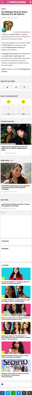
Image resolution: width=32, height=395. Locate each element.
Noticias (12, 144)
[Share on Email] (29, 393)
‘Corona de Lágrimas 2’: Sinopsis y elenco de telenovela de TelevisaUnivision (15, 282)
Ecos (11, 160)
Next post (3, 212)
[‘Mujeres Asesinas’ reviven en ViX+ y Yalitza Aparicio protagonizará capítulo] (16, 347)
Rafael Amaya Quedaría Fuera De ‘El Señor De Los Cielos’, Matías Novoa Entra (14, 148)
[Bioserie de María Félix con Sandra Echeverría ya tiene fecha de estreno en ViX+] (16, 310)
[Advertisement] (13, 226)
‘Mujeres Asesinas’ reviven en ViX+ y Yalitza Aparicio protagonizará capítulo (15, 356)
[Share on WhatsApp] (13, 393)
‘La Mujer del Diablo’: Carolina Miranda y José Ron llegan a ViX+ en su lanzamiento (15, 300)
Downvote (24, 87)
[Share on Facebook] (2, 393)
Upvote (7, 87)
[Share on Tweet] (7, 393)
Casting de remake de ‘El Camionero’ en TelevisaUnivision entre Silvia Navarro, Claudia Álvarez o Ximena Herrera (15, 337)
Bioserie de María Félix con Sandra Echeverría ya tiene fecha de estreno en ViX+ (15, 318)
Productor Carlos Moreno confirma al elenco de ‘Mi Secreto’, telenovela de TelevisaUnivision (15, 375)
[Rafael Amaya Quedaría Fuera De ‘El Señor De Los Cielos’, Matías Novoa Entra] (16, 134)
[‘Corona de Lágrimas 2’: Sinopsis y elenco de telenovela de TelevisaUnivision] (16, 274)
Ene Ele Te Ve (5, 144)
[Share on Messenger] (18, 393)
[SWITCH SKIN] (30, 2)
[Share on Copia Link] (24, 393)
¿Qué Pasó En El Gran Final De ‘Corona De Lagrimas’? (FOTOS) (15, 205)
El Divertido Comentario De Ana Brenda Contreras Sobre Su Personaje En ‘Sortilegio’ (15, 187)
